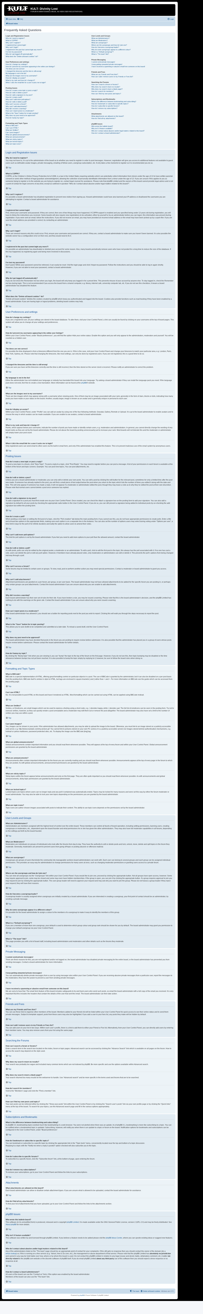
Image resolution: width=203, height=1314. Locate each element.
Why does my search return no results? (105, 87)
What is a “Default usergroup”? (102, 52)
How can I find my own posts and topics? (106, 94)
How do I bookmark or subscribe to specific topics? (109, 104)
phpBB (84, 383)
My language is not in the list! (16, 73)
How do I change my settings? (16, 64)
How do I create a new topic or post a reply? (21, 90)
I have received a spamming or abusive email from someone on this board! (118, 66)
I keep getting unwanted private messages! (106, 64)
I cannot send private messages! (103, 62)
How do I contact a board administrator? (105, 133)
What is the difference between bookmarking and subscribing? (113, 101)
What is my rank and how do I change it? (20, 80)
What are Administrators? (100, 38)
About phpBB (11, 1224)
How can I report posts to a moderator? (20, 111)
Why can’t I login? (12, 47)
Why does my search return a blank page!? (107, 89)
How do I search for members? (102, 91)
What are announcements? (15, 137)
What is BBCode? (12, 125)
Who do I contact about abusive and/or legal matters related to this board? (117, 131)
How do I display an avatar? (16, 78)
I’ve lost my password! (14, 52)
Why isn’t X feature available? (101, 128)
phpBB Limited (73, 1222)
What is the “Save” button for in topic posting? (22, 113)
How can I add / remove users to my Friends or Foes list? (112, 76)
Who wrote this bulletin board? (102, 126)
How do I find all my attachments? (103, 118)
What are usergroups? (99, 43)
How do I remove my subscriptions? (104, 108)
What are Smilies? (12, 130)
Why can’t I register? (13, 43)
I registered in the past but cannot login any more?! (24, 50)
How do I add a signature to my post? (19, 95)
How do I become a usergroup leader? (105, 47)
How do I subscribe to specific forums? (105, 106)
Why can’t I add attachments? (16, 106)
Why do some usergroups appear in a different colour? (111, 50)
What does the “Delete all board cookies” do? (22, 56)
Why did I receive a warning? (16, 108)
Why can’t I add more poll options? (18, 99)
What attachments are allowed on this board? (107, 116)
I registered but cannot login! (16, 45)
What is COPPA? (12, 40)
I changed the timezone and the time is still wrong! (23, 71)
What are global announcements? (18, 135)
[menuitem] (20, 19)
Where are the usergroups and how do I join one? (109, 45)
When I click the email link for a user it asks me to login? (26, 82)
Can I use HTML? (12, 128)
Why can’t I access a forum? (16, 104)
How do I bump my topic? (15, 118)
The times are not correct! (15, 69)
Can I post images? (13, 132)
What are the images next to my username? (21, 76)
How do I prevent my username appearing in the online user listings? (30, 66)
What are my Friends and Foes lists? (104, 74)
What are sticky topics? (14, 139)
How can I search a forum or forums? (104, 84)
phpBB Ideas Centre (114, 1238)
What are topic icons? (13, 144)
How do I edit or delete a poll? (16, 102)
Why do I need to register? (15, 38)
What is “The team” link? (100, 54)
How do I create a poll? (14, 97)
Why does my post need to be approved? (20, 115)
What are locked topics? (14, 141)
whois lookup (11, 1254)
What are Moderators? (99, 40)
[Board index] (17, 9)
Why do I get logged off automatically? (19, 54)
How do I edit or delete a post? (16, 92)
